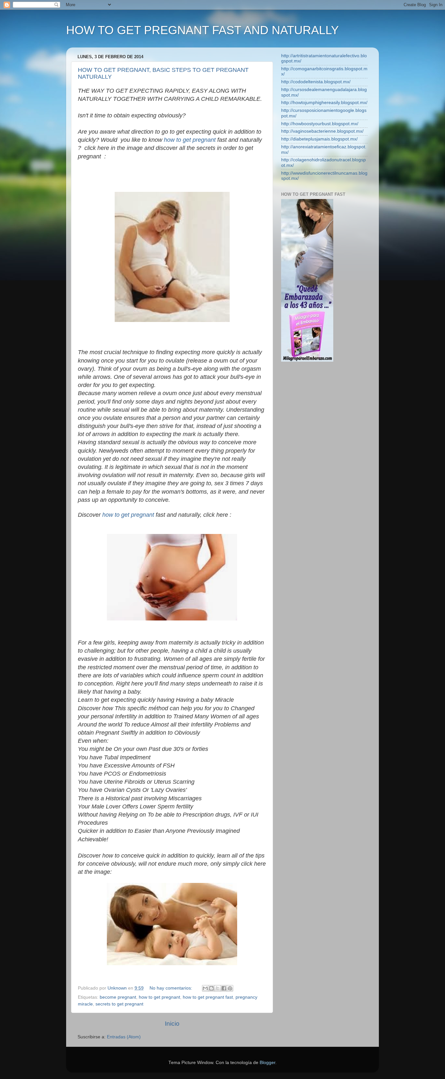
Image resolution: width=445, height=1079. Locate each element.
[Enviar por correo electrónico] (205, 988)
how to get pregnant (190, 140)
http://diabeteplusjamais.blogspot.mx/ (319, 139)
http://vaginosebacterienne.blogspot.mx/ (322, 131)
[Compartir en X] (217, 988)
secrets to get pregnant (119, 1004)
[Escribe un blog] (211, 988)
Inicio (172, 1023)
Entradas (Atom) (124, 1036)
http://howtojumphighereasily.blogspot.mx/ (324, 102)
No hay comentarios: (172, 988)
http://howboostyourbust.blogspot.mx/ (319, 123)
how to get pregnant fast (208, 997)
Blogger (267, 1062)
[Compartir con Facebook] (224, 988)
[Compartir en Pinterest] (230, 988)
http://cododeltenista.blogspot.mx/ (316, 81)
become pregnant (118, 997)
